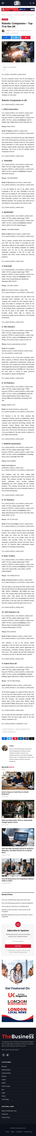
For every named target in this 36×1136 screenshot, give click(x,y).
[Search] (33, 3)
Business (4, 19)
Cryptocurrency (6, 1073)
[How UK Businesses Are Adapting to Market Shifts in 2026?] (18, 867)
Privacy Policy (17, 952)
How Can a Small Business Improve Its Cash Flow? (16, 900)
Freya (8, 30)
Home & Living (6, 1086)
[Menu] (3, 3)
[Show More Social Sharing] (32, 37)
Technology (5, 1099)
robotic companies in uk (23, 729)
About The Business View (9, 1111)
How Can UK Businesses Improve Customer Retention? (17, 903)
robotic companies (8, 729)
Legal (3, 1092)
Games (4, 1079)
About (12, 1131)
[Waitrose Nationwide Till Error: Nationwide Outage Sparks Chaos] (18, 809)
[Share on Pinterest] (25, 37)
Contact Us (5, 1114)
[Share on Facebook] (6, 37)
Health (3, 1083)
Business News (6, 1069)
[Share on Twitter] (16, 37)
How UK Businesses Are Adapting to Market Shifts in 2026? (18, 880)
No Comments (6, 33)
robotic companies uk (9, 731)
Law (3, 1089)
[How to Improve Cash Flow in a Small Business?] (18, 781)
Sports (4, 1096)
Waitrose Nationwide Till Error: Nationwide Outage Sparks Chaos (17, 821)
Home (7, 1131)
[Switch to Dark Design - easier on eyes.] (30, 3)
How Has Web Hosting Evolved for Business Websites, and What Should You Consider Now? (18, 850)
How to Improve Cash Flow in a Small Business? (15, 793)
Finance (4, 1076)
